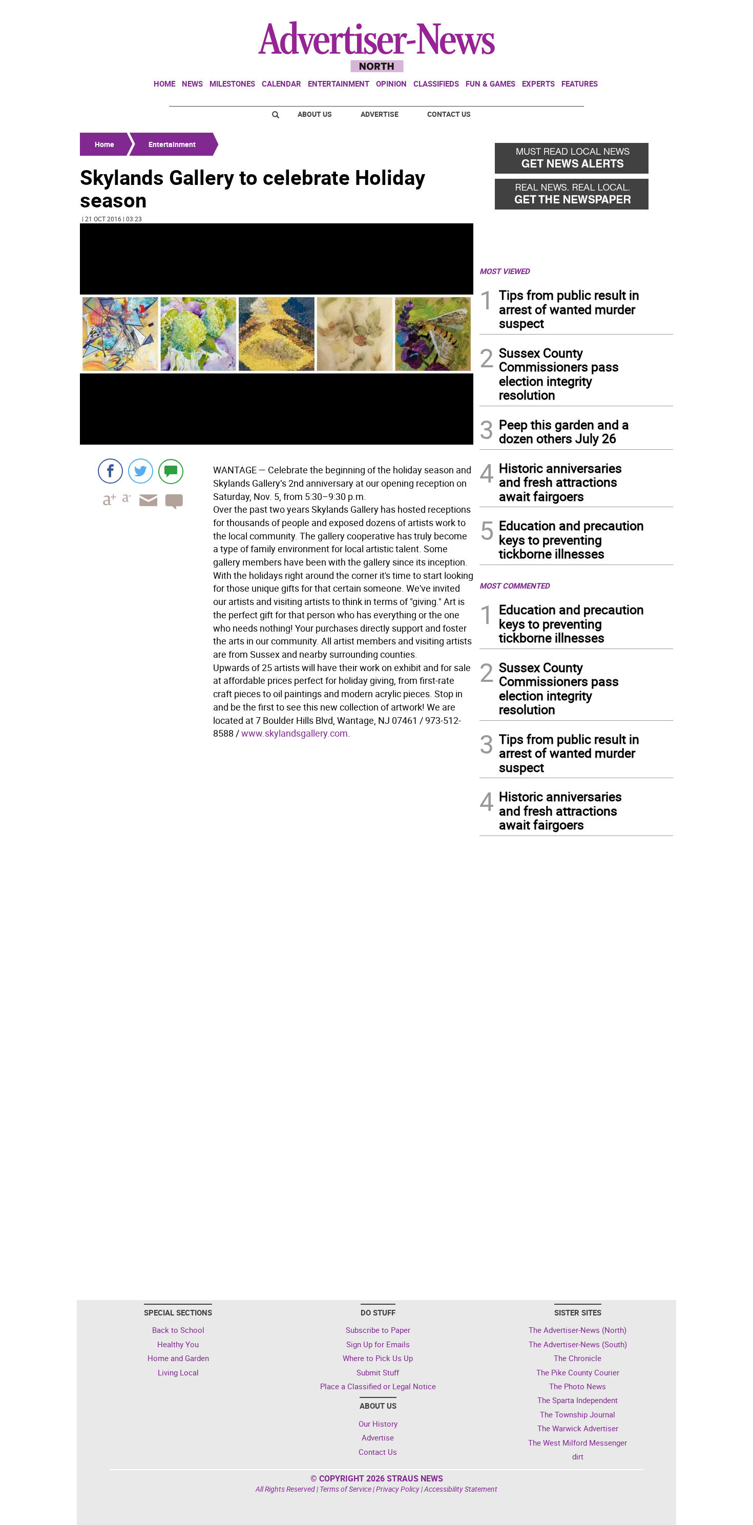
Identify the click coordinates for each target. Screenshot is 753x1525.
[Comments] (170, 471)
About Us (315, 114)
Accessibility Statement (460, 1489)
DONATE (648, 12)
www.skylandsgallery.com (294, 733)
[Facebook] (110, 471)
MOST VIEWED (504, 271)
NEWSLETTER (590, 12)
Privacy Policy (398, 1489)
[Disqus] (276, 884)
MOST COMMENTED (514, 585)
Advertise (380, 114)
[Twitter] (140, 471)
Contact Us (449, 114)
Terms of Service (345, 1489)
